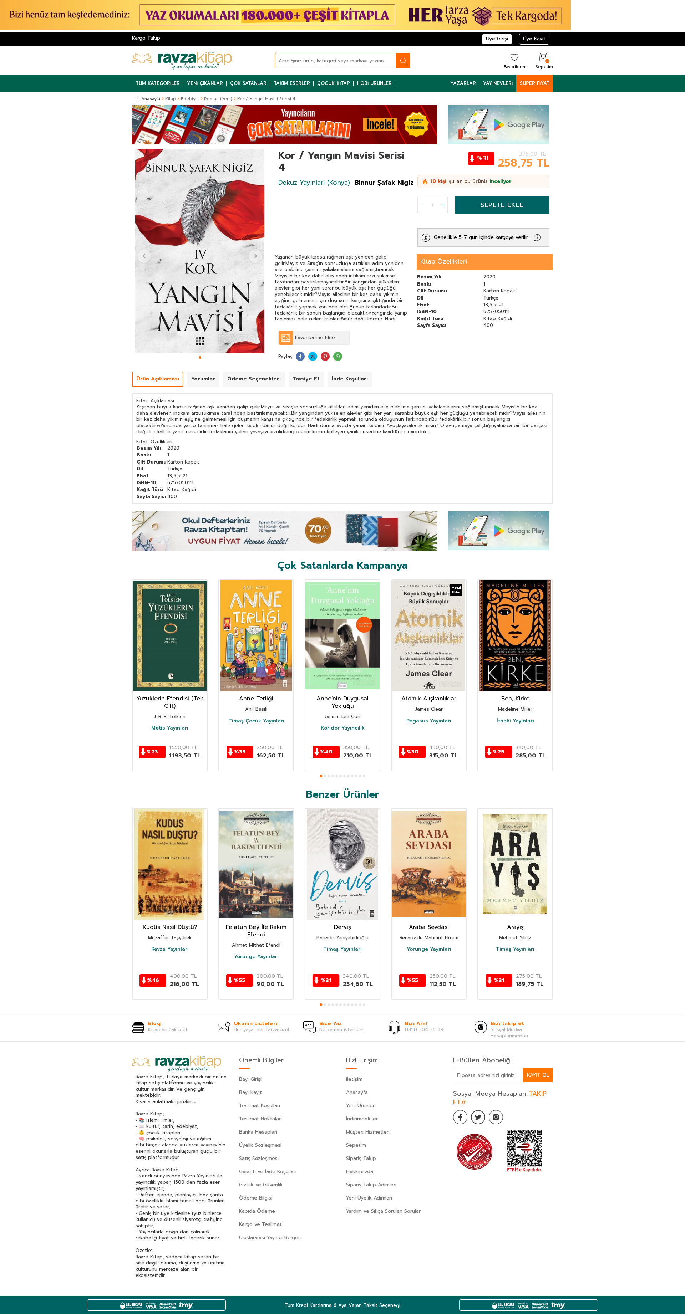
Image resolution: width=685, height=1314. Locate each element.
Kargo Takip (146, 38)
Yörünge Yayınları (256, 956)
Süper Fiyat (534, 83)
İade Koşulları (350, 379)
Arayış (515, 927)
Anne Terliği (256, 698)
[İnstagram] (496, 1117)
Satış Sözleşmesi (259, 1158)
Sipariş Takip (361, 1158)
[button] (200, 357)
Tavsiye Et (306, 379)
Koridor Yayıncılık (343, 728)
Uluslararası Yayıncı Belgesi (270, 1237)
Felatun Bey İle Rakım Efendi (256, 931)
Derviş (342, 927)
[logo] (182, 60)
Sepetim (356, 1145)
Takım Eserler (292, 83)
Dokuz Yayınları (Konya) (314, 183)
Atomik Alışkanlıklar (428, 698)
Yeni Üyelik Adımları (369, 1198)
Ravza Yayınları (170, 949)
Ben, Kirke (515, 698)
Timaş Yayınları (342, 949)
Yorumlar (203, 379)
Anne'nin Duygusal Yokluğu (342, 702)
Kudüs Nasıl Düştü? (170, 927)
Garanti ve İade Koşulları (267, 1171)
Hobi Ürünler (374, 83)
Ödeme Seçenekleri (254, 379)
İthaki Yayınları (515, 720)
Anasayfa (150, 99)
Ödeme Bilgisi (255, 1198)
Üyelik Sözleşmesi (260, 1145)
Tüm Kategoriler (158, 83)
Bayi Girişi (250, 1079)
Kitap (170, 99)
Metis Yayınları (169, 728)
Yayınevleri (498, 83)
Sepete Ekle (502, 205)
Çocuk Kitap (333, 83)
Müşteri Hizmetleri (368, 1132)
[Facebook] (460, 1117)
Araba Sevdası (429, 927)
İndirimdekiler (362, 1119)
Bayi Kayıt (250, 1092)
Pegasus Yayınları (428, 720)
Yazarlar (463, 83)
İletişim (354, 1079)
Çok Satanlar (248, 83)
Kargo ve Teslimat (260, 1224)
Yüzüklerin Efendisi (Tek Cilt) (169, 702)
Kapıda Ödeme (257, 1211)
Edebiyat (190, 99)
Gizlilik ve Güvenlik (261, 1184)
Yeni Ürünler (360, 1105)
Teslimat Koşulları (259, 1105)
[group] (200, 251)
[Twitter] (478, 1117)
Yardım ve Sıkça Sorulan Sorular (383, 1211)
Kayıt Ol (538, 1075)
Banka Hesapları (258, 1132)
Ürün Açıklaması (157, 379)
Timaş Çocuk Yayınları (256, 720)
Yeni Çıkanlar (205, 83)
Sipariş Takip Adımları (371, 1184)
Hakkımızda (359, 1171)
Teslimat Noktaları (260, 1119)
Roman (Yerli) (218, 99)
